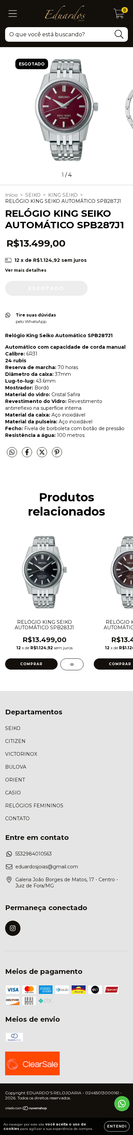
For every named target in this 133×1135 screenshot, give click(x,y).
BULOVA (15, 767)
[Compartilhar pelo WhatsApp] (12, 452)
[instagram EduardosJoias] (12, 928)
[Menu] (12, 14)
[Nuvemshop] (26, 1109)
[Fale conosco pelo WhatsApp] (122, 1103)
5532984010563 (33, 854)
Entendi (117, 1126)
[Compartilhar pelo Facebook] (27, 455)
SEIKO (33, 195)
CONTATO (17, 818)
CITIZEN (15, 741)
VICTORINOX (21, 754)
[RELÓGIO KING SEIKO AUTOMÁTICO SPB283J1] (72, 664)
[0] (118, 15)
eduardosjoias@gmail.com (46, 867)
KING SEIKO (63, 195)
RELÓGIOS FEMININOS (34, 806)
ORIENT (15, 780)
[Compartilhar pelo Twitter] (42, 455)
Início (11, 195)
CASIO (13, 793)
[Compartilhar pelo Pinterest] (57, 455)
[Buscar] (119, 34)
